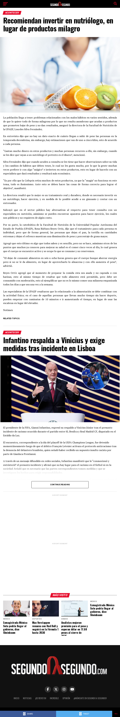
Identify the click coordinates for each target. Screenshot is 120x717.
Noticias (27, 698)
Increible (54, 698)
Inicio (16, 698)
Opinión (66, 698)
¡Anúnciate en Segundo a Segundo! (90, 698)
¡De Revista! (40, 698)
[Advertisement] (60, 518)
